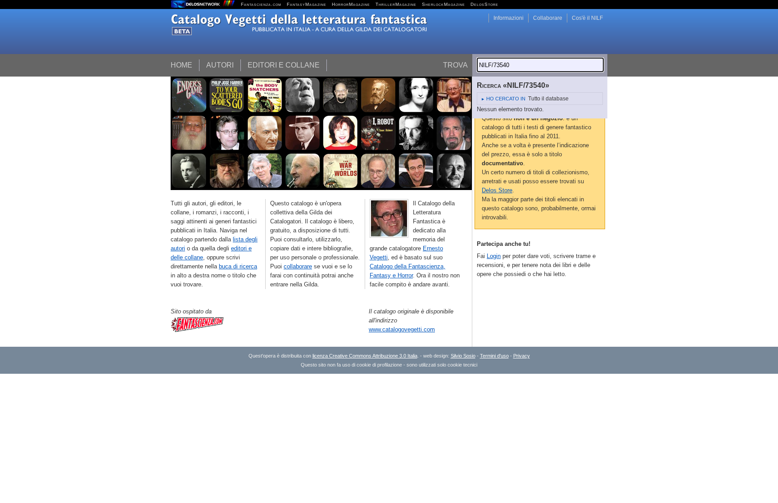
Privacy (521, 355)
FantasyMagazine (306, 4)
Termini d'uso (494, 355)
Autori (220, 65)
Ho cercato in (505, 98)
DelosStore (484, 4)
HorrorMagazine (351, 4)
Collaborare (547, 18)
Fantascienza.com (261, 4)
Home (181, 65)
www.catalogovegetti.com (402, 329)
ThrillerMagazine (395, 4)
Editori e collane (284, 65)
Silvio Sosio (463, 355)
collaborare (298, 266)
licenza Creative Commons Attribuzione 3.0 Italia (364, 355)
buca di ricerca (238, 266)
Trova (455, 65)
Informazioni (508, 18)
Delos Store (497, 190)
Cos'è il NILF (587, 18)
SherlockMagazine (443, 4)
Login (494, 256)
